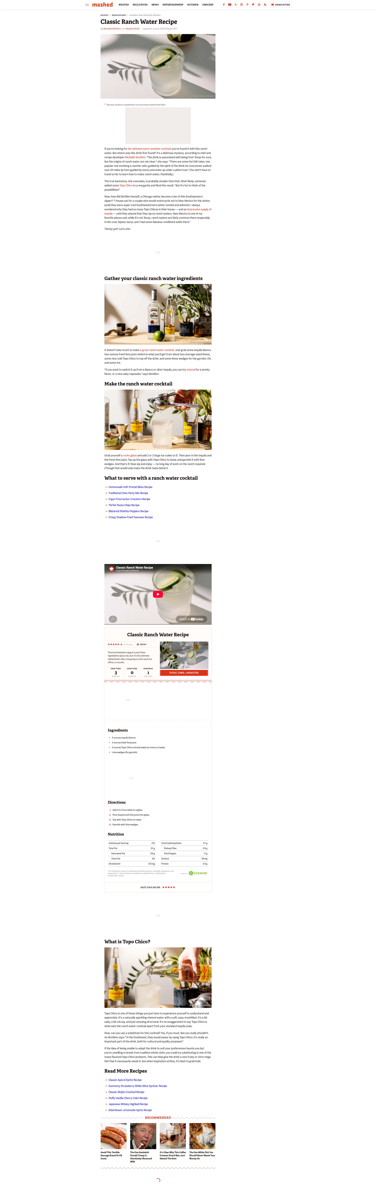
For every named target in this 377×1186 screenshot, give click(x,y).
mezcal (191, 369)
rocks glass (130, 455)
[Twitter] (235, 5)
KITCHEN (193, 4)
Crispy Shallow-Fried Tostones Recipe (131, 517)
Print (143, 644)
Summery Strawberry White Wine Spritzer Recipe (138, 1086)
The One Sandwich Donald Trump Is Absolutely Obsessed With (141, 1157)
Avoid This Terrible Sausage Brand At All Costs (111, 1155)
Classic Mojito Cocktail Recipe (126, 1092)
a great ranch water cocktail (157, 350)
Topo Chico (126, 185)
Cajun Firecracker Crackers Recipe (129, 499)
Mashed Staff (132, 28)
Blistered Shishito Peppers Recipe (128, 511)
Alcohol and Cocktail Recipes (145, 15)
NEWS (155, 4)
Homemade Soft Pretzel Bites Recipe (130, 487)
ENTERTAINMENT (173, 4)
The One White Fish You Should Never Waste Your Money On (202, 1155)
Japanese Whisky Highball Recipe (128, 1104)
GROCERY (208, 4)
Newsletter (282, 5)
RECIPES (124, 4)
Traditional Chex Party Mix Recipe (128, 493)
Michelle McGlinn (112, 28)
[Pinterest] (247, 5)
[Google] (259, 5)
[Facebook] (224, 5)
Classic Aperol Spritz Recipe (125, 1080)
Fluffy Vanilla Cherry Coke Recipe (128, 1098)
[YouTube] (230, 5)
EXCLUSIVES (140, 4)
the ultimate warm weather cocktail (149, 148)
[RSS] (265, 5)
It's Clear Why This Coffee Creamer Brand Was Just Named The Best (173, 1155)
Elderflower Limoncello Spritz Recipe (130, 1110)
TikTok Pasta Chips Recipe (124, 505)
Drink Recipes (119, 15)
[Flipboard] (253, 5)
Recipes (104, 15)
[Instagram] (241, 5)
